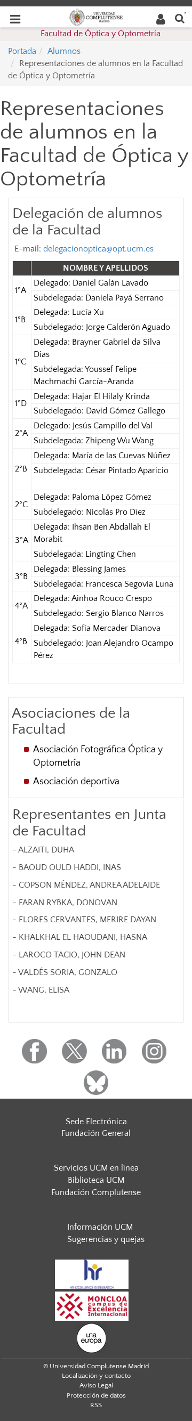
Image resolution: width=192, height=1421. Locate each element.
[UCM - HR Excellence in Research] (92, 1273)
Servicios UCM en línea (96, 1168)
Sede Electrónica (96, 1121)
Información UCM (100, 1227)
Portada (22, 51)
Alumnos (64, 51)
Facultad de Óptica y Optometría (101, 33)
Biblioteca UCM (96, 1180)
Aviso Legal (96, 1385)
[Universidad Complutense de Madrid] (96, 16)
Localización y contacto (96, 1375)
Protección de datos (96, 1395)
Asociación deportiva (76, 781)
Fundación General (96, 1133)
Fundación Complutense (96, 1192)
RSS (96, 1405)
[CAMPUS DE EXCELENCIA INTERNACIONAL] (92, 1305)
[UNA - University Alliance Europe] (91, 1337)
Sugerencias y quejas (106, 1239)
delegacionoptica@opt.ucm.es (98, 249)
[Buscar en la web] (180, 18)
